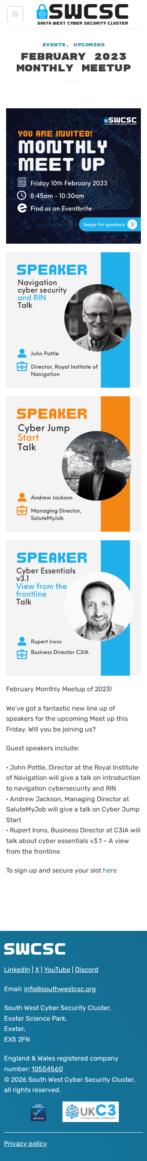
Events (54, 45)
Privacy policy (25, 1143)
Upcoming (89, 45)
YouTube (57, 970)
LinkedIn (17, 970)
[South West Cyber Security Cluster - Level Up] (82, 14)
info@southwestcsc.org (60, 989)
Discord (86, 970)
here (110, 870)
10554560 (47, 1069)
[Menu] (15, 14)
